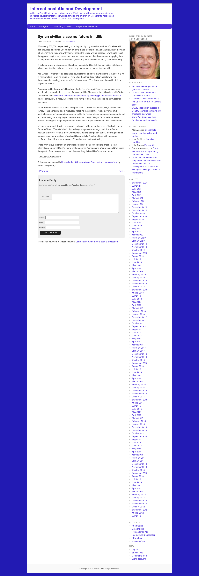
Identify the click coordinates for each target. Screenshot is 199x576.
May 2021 (136, 191)
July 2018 (136, 295)
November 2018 (139, 283)
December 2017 (139, 317)
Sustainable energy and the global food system (144, 88)
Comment (46, 196)
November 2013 (139, 466)
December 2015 (139, 390)
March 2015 (137, 418)
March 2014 (137, 454)
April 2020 (136, 231)
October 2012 (138, 506)
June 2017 (137, 335)
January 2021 (138, 204)
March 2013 (137, 491)
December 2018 (139, 280)
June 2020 (137, 225)
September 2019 (139, 252)
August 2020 (138, 219)
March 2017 (137, 344)
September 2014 (139, 436)
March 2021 (137, 197)
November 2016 (139, 356)
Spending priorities (63, 26)
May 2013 (136, 485)
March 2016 (137, 381)
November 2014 (139, 430)
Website (42, 227)
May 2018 (136, 301)
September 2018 (139, 289)
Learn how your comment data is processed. (97, 241)
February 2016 (139, 384)
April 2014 (136, 451)
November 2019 (139, 246)
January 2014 (138, 460)
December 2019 (139, 243)
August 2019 (138, 256)
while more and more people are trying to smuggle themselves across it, (87, 95)
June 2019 (137, 262)
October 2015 (138, 396)
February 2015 (139, 421)
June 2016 (137, 372)
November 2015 (139, 393)
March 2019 (137, 271)
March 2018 (137, 307)
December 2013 (139, 463)
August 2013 (138, 476)
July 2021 (136, 185)
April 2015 (136, 414)
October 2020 (138, 213)
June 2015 (137, 408)
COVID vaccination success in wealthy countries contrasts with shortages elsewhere (146, 110)
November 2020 (139, 210)
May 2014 (136, 448)
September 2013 (139, 473)
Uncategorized (110, 162)
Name (42, 217)
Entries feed (137, 552)
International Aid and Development (66, 8)
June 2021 (137, 188)
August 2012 (138, 512)
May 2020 (136, 228)
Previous (43, 170)
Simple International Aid (87, 26)
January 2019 (138, 277)
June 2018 (137, 298)
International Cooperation (90, 162)
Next (121, 170)
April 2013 (136, 488)
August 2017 (138, 329)
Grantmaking (138, 528)
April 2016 (136, 378)
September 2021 (139, 182)
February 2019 (139, 274)
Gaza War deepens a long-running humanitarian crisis (144, 118)
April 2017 (136, 341)
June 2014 (137, 445)
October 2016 (138, 359)
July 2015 (136, 405)
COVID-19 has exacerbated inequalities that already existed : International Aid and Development (146, 162)
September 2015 (139, 399)
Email (42, 222)
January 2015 (138, 424)
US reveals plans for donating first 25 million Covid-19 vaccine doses (146, 101)
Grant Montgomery (69, 41)
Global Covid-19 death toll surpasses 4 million (144, 94)
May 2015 (136, 411)
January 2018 (138, 314)
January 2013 (138, 497)
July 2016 (136, 369)
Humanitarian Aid (69, 162)
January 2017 (138, 350)
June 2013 (137, 482)
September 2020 (139, 216)
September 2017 (139, 326)
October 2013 (138, 469)
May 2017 (136, 338)
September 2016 (139, 362)
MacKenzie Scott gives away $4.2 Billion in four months (146, 169)
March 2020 (137, 234)
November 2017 (139, 320)
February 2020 (139, 237)
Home (32, 26)
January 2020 (138, 240)
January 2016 (138, 387)
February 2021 (139, 201)
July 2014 (136, 442)
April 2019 (136, 268)
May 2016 (136, 375)
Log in (135, 549)
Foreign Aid (44, 26)
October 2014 (138, 433)
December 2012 (139, 500)
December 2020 (139, 207)
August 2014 (138, 439)
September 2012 (139, 509)
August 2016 (138, 366)
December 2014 (139, 427)
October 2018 (138, 286)
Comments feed (139, 555)
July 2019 (136, 259)
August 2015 (138, 402)
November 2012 (139, 503)
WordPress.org (139, 558)
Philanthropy (137, 537)
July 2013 (136, 479)
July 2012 (136, 515)
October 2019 (138, 249)
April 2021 (136, 194)
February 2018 (139, 311)
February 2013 (139, 494)
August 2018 (138, 292)
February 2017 (139, 347)
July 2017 (136, 332)
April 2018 (136, 304)
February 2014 (139, 457)
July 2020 (136, 222)
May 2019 (136, 265)
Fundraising (137, 525)
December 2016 (139, 353)
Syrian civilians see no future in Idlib (70, 36)
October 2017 (138, 323)
